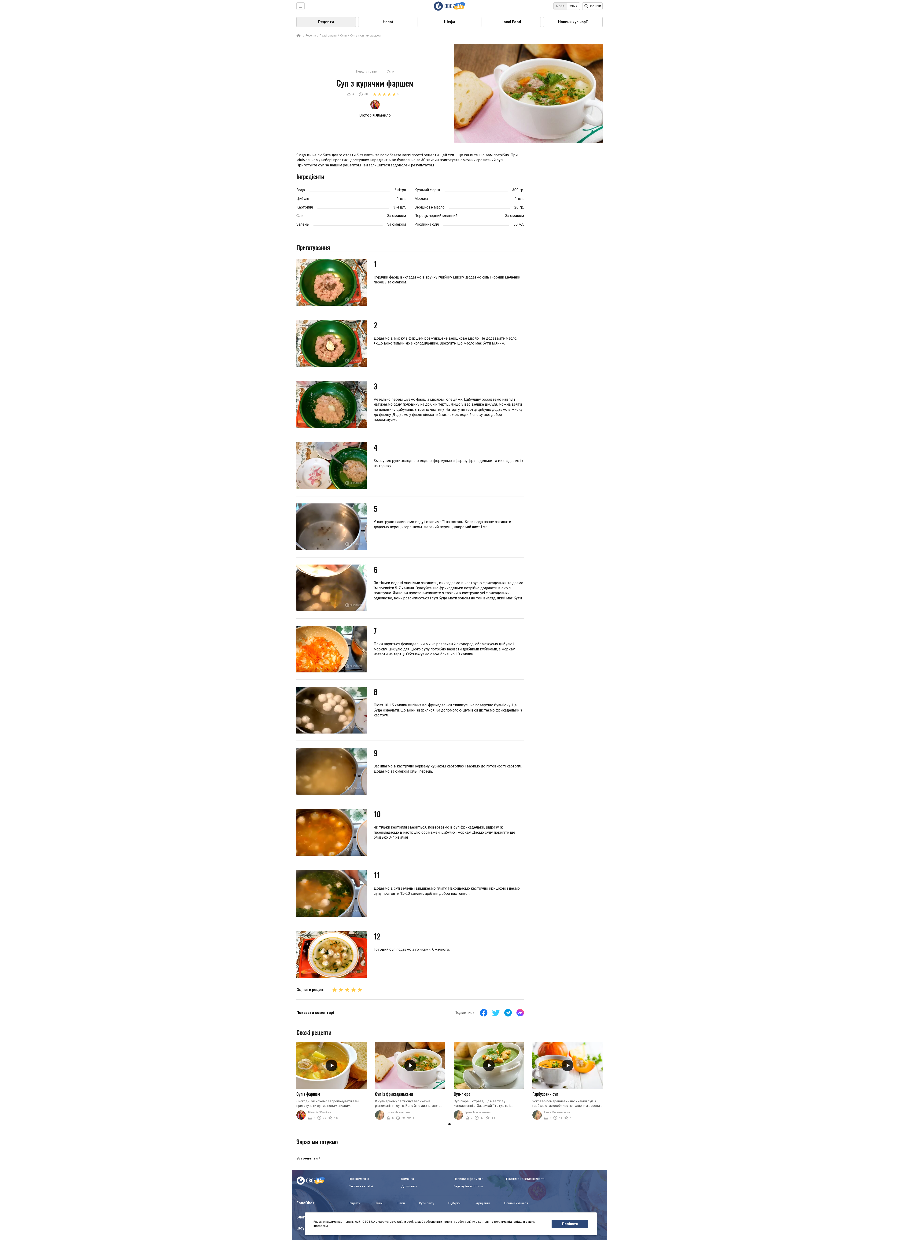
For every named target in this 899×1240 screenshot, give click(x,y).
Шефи (449, 22)
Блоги (301, 1217)
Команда (407, 1179)
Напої (388, 22)
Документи (409, 1186)
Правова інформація (468, 1179)
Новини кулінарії (573, 22)
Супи (343, 35)
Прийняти (570, 1224)
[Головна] (298, 36)
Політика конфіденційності (525, 1179)
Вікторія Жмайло (319, 1112)
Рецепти (326, 22)
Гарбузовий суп (545, 1094)
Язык (573, 6)
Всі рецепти (307, 1158)
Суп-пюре (462, 1094)
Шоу (300, 1228)
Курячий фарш (427, 190)
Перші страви (328, 35)
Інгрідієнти (482, 1203)
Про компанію (359, 1179)
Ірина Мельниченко (399, 1112)
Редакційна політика (468, 1186)
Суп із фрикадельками (394, 1094)
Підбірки (454, 1203)
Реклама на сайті (361, 1186)
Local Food (511, 22)
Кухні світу (426, 1203)
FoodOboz (305, 1203)
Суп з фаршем (308, 1094)
